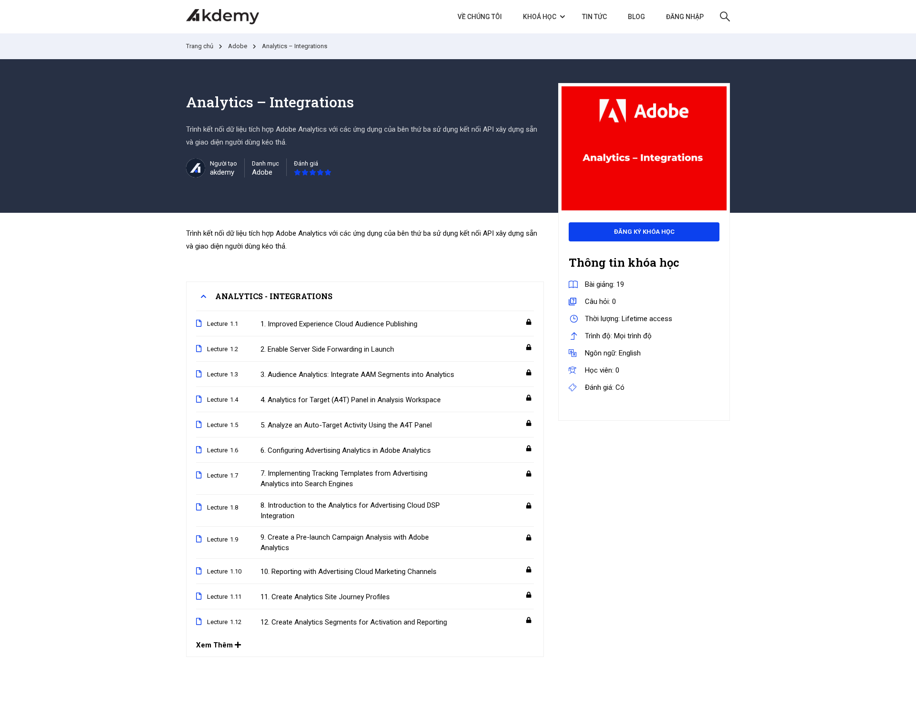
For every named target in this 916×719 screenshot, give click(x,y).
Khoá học (539, 17)
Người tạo (223, 163)
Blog (636, 17)
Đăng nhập (685, 17)
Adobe (237, 46)
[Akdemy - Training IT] (222, 16)
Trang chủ (199, 46)
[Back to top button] (895, 702)
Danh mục (265, 163)
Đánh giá (306, 163)
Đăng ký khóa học (644, 231)
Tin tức (594, 17)
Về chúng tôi (480, 17)
